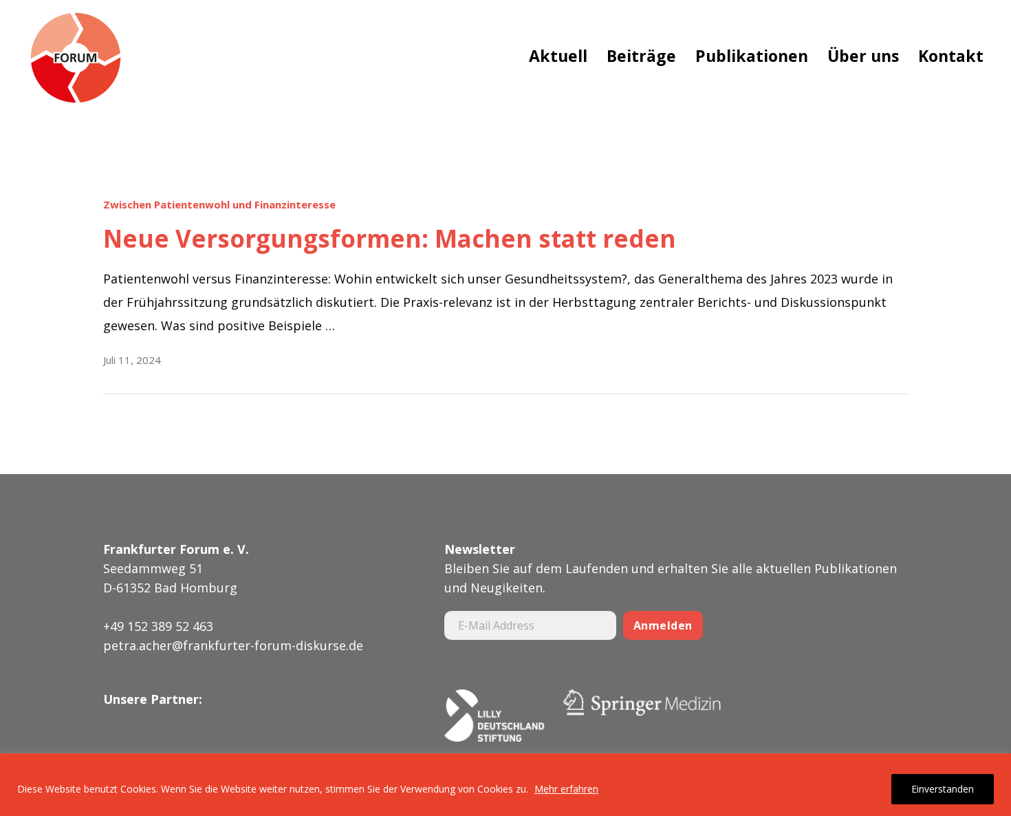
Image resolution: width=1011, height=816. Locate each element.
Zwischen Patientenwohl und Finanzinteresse (219, 205)
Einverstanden (942, 788)
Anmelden (663, 625)
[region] (505, 784)
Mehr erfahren (566, 788)
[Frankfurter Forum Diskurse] (76, 58)
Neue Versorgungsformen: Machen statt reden (389, 238)
